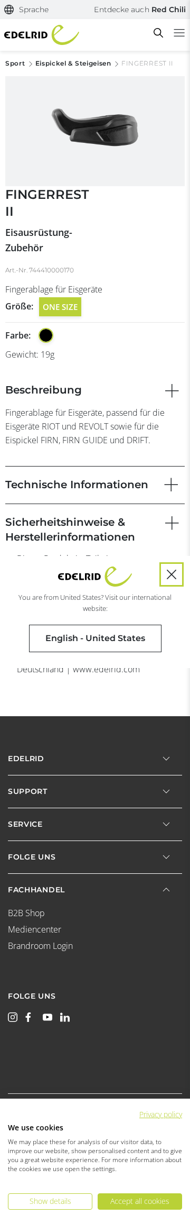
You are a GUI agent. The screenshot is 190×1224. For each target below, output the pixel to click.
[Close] (171, 574)
